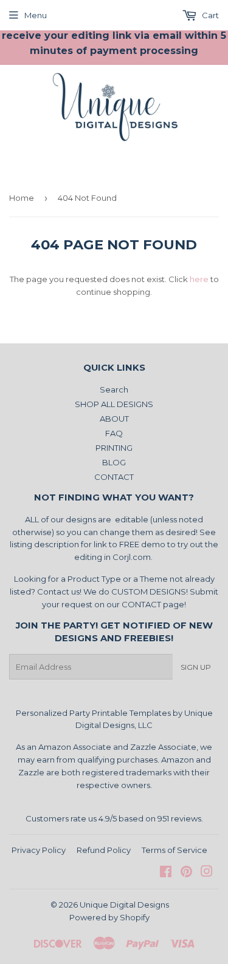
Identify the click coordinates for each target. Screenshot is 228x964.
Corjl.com (131, 557)
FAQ (114, 433)
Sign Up (196, 667)
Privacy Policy (39, 850)
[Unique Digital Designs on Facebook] (165, 873)
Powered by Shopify (109, 917)
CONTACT (114, 477)
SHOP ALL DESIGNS (114, 404)
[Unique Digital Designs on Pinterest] (186, 873)
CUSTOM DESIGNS (148, 591)
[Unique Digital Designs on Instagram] (207, 873)
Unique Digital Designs (124, 904)
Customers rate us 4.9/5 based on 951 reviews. (114, 818)
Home (21, 198)
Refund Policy (104, 850)
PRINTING (114, 448)
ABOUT (114, 418)
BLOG (114, 462)
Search (114, 389)
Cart (209, 15)
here (199, 279)
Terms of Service (174, 850)
